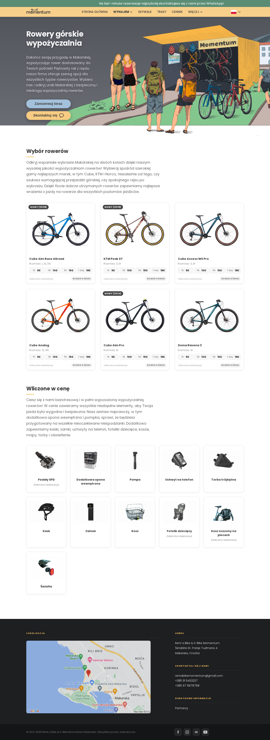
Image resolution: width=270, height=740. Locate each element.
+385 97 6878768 (187, 686)
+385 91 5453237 (186, 681)
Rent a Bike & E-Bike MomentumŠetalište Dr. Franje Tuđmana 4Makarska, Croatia (197, 648)
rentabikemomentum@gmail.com (199, 676)
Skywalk (145, 12)
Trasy (161, 12)
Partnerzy (181, 708)
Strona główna (95, 12)
